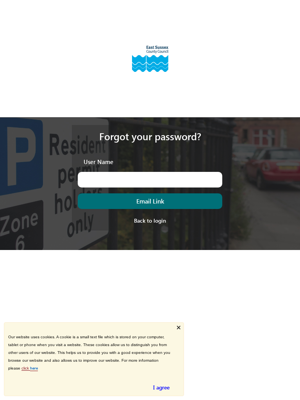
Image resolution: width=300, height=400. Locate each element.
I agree (161, 387)
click (25, 368)
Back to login (150, 220)
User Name (98, 161)
